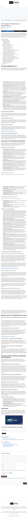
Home (2, 20)
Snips (12, 20)
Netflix (7, 113)
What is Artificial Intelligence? (7, 446)
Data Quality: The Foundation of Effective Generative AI (11, 50)
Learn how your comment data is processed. (19, 478)
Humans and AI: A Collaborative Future (10, 131)
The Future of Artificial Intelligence (8, 443)
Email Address (4, 429)
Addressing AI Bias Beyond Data (7, 44)
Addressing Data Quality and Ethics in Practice (10, 52)
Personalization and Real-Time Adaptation (9, 56)
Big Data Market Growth (6, 42)
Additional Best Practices (6, 62)
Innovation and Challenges (6, 48)
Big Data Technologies (6, 43)
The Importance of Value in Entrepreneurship (8, 438)
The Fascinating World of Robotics (10, 336)
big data (6, 33)
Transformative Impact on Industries (8, 55)
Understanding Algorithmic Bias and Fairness (12, 268)
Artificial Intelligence (7, 20)
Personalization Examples (6, 41)
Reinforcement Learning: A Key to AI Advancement (10, 444)
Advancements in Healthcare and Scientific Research (10, 57)
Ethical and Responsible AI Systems (8, 51)
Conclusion (3, 63)
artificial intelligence (23, 33)
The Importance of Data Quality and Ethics (9, 49)
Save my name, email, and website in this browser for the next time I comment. (13, 470)
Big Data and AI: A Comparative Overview (8, 53)
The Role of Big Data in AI (5, 40)
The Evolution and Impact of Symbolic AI (9, 445)
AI (1, 34)
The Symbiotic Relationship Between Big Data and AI (10, 54)
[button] (26, 6)
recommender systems (20, 241)
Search (25, 483)
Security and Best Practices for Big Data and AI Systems (10, 58)
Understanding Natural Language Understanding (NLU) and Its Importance (13, 439)
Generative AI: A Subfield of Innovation (7, 45)
